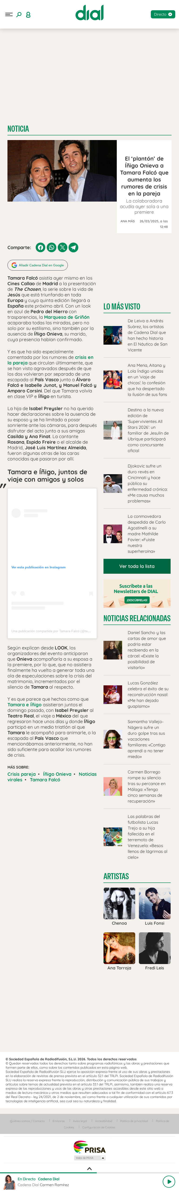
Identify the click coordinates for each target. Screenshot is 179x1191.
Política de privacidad (134, 1121)
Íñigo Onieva (57, 774)
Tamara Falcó (45, 780)
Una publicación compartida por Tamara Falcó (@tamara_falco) (58, 631)
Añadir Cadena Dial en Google (41, 265)
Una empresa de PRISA (89, 1146)
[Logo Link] (89, 12)
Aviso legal (80, 1121)
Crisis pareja (21, 774)
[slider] (89, 1172)
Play (169, 1181)
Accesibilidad (103, 1121)
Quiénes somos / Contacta (27, 1121)
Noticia (18, 128)
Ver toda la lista (137, 566)
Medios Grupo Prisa (89, 1158)
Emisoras (59, 1121)
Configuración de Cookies (98, 1127)
